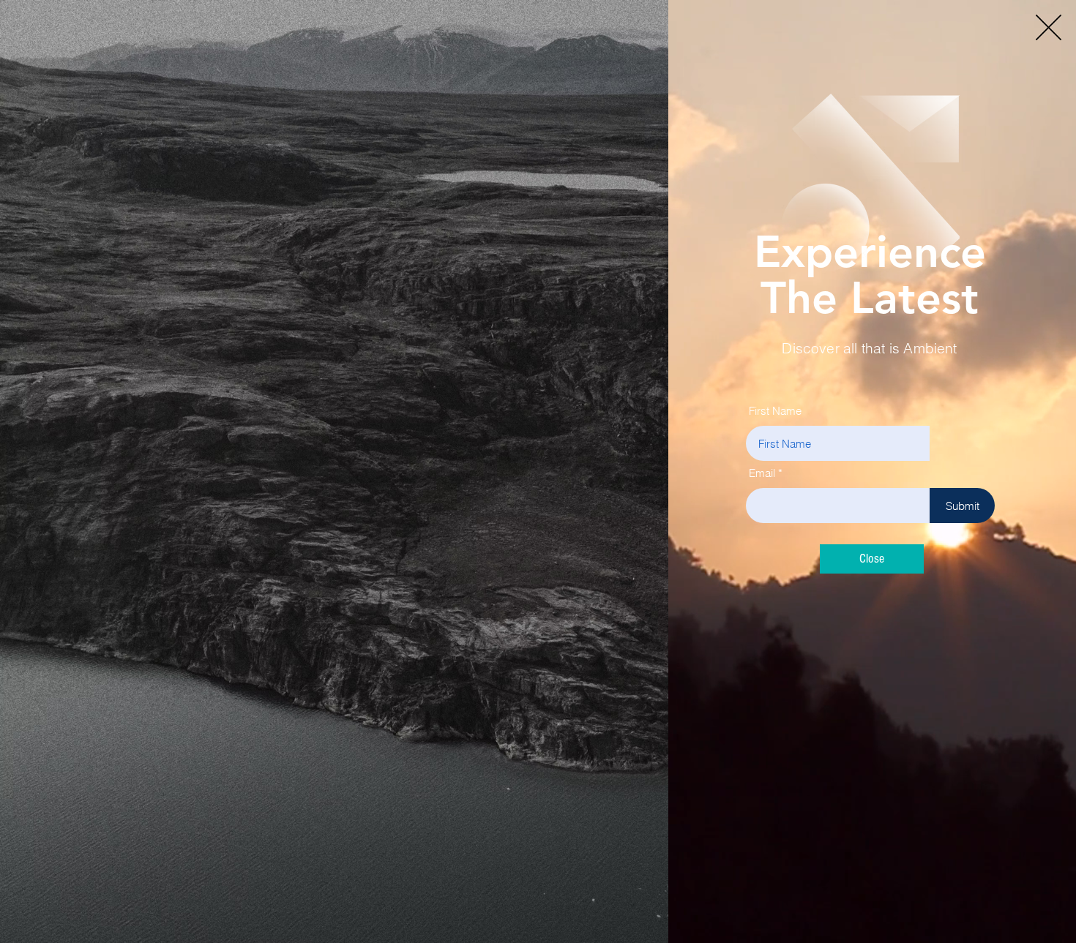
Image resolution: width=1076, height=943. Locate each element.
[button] (1048, 27)
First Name (775, 410)
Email (762, 472)
